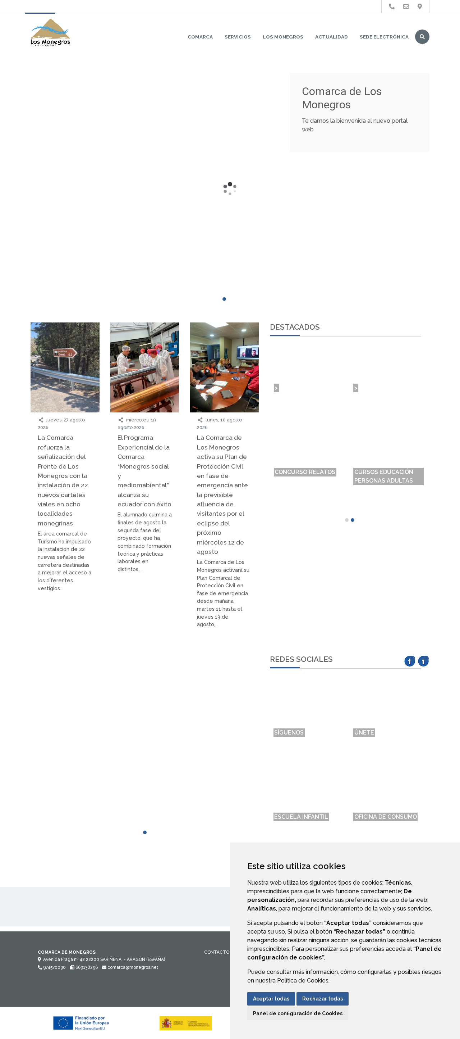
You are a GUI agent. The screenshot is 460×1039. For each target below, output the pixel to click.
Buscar (422, 37)
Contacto (216, 952)
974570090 (54, 967)
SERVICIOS (238, 37)
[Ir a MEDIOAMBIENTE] (420, 6)
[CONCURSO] (224, 659)
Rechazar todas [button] (322, 999)
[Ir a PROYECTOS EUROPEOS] (392, 6)
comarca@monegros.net (132, 967)
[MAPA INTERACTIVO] (65, 663)
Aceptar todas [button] (271, 999)
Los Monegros (283, 37)
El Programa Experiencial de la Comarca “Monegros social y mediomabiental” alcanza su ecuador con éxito (144, 471)
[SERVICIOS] (144, 679)
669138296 (86, 967)
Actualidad (331, 37)
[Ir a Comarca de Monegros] (50, 33)
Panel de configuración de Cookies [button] (297, 1013)
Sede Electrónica (384, 37)
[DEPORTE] (65, 679)
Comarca (200, 37)
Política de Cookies (302, 980)
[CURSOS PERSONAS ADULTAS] (144, 663)
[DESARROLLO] (224, 679)
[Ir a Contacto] (406, 6)
